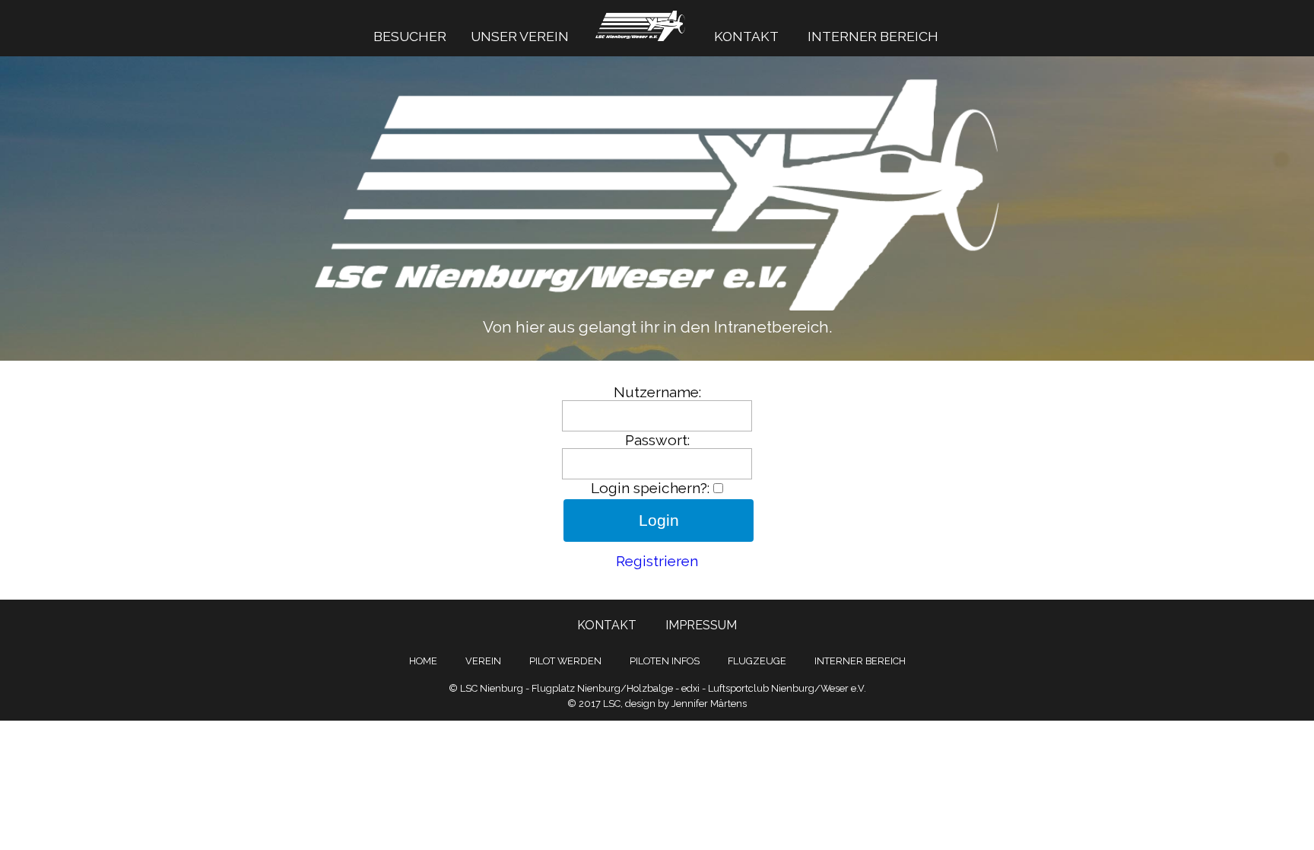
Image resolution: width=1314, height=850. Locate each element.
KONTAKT (746, 36)
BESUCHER (409, 36)
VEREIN (483, 661)
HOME (423, 661)
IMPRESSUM (701, 625)
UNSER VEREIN (520, 36)
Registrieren (657, 560)
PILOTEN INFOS (665, 661)
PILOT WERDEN (565, 661)
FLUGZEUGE (757, 661)
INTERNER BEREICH (873, 36)
